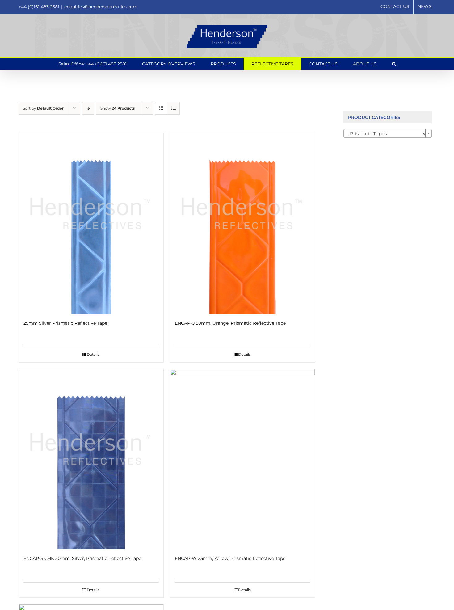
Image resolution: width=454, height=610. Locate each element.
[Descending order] (88, 108)
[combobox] (387, 133)
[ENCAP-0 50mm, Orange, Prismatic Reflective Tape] (242, 223)
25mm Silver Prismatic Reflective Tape (65, 323)
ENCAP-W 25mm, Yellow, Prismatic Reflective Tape (230, 558)
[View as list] (173, 108)
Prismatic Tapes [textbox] (386, 134)
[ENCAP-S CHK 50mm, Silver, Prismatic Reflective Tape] (91, 459)
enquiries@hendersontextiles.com (100, 7)
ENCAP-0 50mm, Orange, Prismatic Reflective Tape (230, 323)
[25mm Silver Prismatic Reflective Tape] (91, 223)
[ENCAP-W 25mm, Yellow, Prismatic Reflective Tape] (242, 459)
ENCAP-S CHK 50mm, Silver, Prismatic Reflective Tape (82, 558)
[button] (394, 64)
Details (93, 354)
